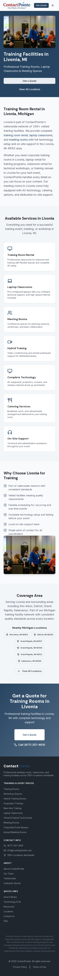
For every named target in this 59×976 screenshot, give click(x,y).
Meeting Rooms (11, 822)
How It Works (10, 897)
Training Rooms (11, 789)
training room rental (16, 135)
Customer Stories (12, 883)
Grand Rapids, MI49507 (31, 641)
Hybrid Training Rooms (15, 798)
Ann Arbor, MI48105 (19, 634)
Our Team (8, 873)
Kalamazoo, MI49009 (31, 661)
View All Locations (29, 89)
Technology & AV (12, 902)
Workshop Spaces (13, 794)
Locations (8, 911)
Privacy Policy (20, 967)
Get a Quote (41, 5)
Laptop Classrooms (13, 813)
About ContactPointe (14, 869)
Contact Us (9, 916)
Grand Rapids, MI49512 (31, 654)
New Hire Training (12, 808)
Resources (9, 906)
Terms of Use (39, 967)
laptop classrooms (40, 135)
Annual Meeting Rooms (15, 832)
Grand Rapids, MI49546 (31, 648)
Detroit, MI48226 (45, 634)
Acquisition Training (13, 803)
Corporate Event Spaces (16, 827)
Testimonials (10, 878)
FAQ (6, 921)
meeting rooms (18, 139)
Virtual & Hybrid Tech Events (18, 818)
